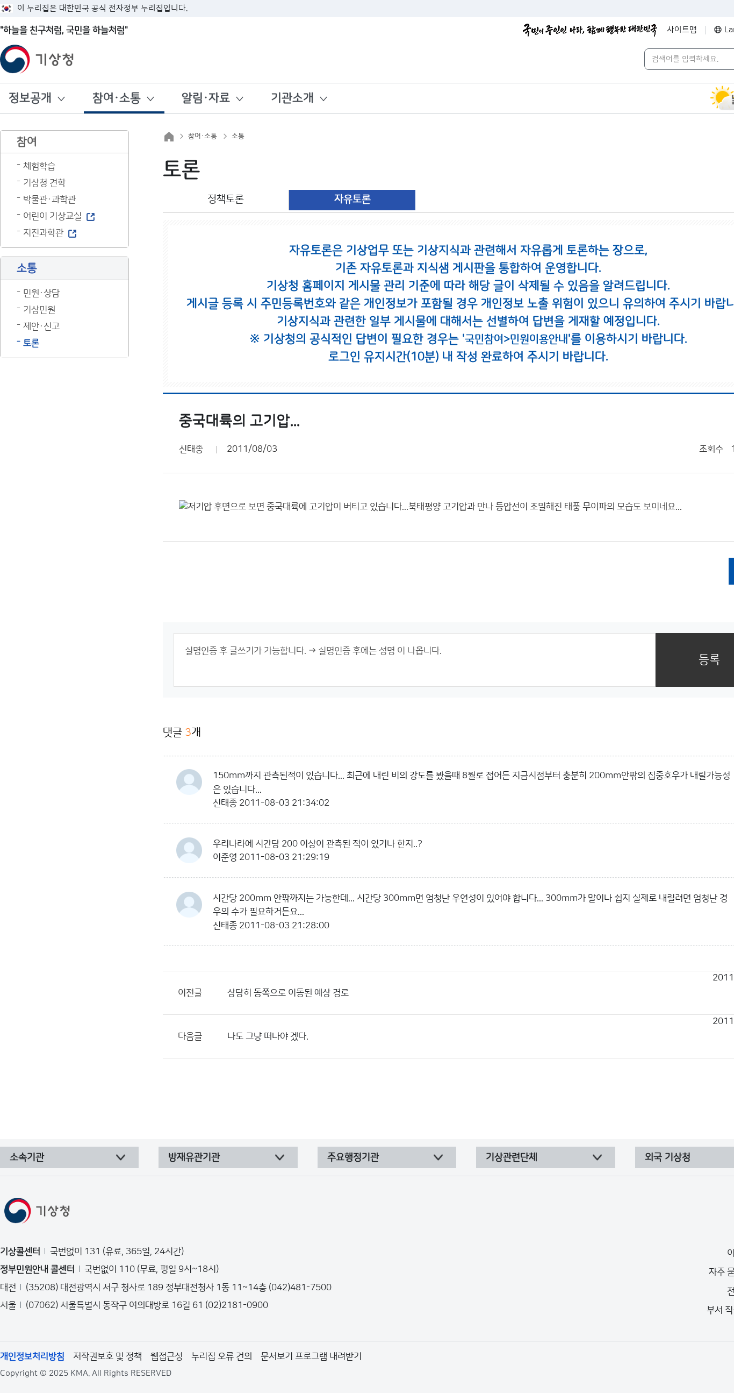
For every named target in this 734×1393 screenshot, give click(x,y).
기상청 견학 (44, 183)
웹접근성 (166, 1356)
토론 (31, 343)
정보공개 (30, 98)
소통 (238, 136)
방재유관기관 (194, 1157)
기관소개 (292, 98)
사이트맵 (682, 29)
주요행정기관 (353, 1157)
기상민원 (39, 310)
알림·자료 (206, 98)
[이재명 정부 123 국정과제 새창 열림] (590, 30)
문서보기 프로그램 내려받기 (311, 1356)
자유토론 (352, 199)
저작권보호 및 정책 (107, 1356)
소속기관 (27, 1157)
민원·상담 (41, 293)
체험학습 (39, 166)
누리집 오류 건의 (221, 1356)
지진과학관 (43, 233)
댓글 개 (182, 732)
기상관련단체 (511, 1157)
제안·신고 (41, 326)
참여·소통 (116, 98)
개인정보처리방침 (32, 1356)
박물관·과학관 (49, 199)
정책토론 (225, 199)
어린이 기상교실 (52, 216)
